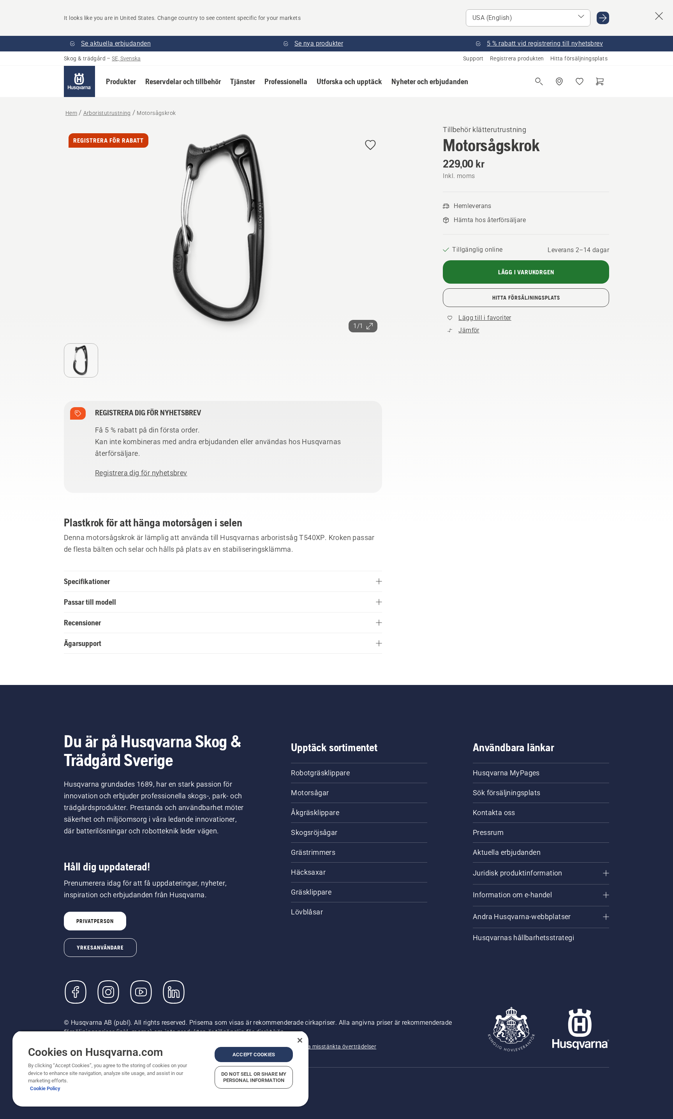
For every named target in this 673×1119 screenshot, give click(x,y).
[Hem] (79, 81)
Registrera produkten (517, 58)
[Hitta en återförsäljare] (559, 81)
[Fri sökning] (539, 81)
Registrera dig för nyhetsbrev (141, 473)
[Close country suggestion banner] (659, 16)
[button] (121, 81)
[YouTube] (141, 992)
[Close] (300, 1040)
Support (473, 58)
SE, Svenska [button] (126, 58)
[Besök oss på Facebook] (75, 992)
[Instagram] (108, 992)
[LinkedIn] (173, 992)
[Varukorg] (599, 81)
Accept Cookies (254, 1054)
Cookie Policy (45, 1088)
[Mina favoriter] (579, 81)
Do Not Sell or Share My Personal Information (253, 1077)
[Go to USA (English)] (603, 18)
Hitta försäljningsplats (579, 58)
